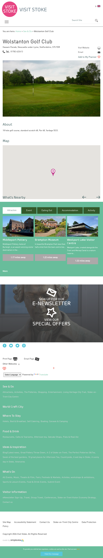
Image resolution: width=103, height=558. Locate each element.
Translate (43, 375)
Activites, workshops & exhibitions (78, 477)
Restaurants (8, 437)
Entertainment (55, 392)
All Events (7, 477)
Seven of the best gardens (15, 457)
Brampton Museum (47, 239)
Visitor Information (15, 492)
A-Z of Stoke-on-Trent (57, 453)
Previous (84, 197)
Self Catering (33, 421)
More (5, 271)
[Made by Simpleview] (13, 541)
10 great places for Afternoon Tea (43, 457)
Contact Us (45, 522)
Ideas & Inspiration (14, 447)
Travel (27, 498)
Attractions (8, 392)
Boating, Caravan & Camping (54, 421)
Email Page (29, 359)
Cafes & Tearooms (24, 437)
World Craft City (13, 406)
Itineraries (20, 462)
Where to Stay (12, 415)
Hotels (6, 421)
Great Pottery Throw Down (33, 453)
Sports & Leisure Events (14, 482)
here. (78, 549)
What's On (9, 471)
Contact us (8, 502)
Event (29, 210)
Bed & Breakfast (18, 421)
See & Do (27, 31)
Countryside (66, 457)
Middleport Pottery (15, 239)
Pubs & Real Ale (70, 437)
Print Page (7, 359)
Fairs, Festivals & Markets (48, 477)
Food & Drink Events (36, 482)
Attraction (11, 210)
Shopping (42, 392)
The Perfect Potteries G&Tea (81, 453)
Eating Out (47, 210)
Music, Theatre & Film (24, 477)
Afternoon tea (40, 437)
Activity (91, 210)
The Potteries (30, 392)
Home (18, 31)
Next (98, 197)
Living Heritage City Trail (74, 392)
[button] (53, 172)
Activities (18, 392)
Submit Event (54, 482)
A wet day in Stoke (81, 457)
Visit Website (83, 48)
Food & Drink (11, 431)
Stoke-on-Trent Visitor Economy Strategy (77, 498)
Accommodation (70, 210)
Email (80, 52)
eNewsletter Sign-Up (13, 498)
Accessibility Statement (25, 522)
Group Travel (37, 498)
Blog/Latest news (11, 453)
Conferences (50, 498)
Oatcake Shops (55, 437)
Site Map (7, 522)
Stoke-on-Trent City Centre (65, 522)
